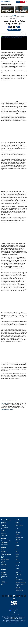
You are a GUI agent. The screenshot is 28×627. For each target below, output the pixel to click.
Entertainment (4, 574)
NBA (17, 549)
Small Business (4, 544)
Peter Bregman (4, 403)
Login (18, 1)
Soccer (17, 556)
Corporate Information (20, 580)
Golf (16, 557)
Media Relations (19, 579)
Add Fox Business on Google (14, 29)
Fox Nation (18, 587)
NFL (16, 548)
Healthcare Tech (19, 537)
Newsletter (22, 596)
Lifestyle (3, 572)
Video (17, 565)
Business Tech (19, 536)
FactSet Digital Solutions (11, 618)
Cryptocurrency (4, 553)
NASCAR (17, 553)
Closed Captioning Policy (21, 582)
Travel (2, 577)
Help (14, 612)
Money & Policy (4, 542)
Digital (17, 531)
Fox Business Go (19, 589)
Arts (2, 584)
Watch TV (22, 1)
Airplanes (3, 581)
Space (17, 542)
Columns (14, 15)
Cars (2, 579)
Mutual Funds (4, 566)
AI (16, 540)
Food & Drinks (4, 582)
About (17, 568)
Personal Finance (6, 520)
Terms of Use (18, 574)
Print (16, 27)
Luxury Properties (19, 525)
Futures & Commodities (6, 554)
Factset (13, 617)
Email (19, 27)
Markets (3, 547)
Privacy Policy (18, 576)
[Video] (14, 37)
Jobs (17, 572)
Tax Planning (4, 535)
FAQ (16, 577)
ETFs (2, 557)
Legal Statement (19, 618)
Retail (2, 562)
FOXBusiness (10, 33)
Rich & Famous (4, 576)
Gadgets (17, 534)
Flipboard (14, 596)
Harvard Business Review (7, 409)
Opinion (18, 562)
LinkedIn (17, 596)
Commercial (18, 523)
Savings (2, 528)
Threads (14, 27)
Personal (17, 522)
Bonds (2, 556)
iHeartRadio (14, 599)
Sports (17, 545)
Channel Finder (19, 571)
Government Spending (6, 540)
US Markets (3, 551)
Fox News (18, 585)
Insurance (3, 530)
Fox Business (5, 1)
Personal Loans (4, 527)
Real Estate (19, 520)
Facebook (9, 27)
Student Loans (4, 523)
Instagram (8, 596)
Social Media (18, 532)
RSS (19, 596)
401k (2, 532)
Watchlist (3, 569)
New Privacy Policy (14, 607)
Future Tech (18, 539)
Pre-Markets (3, 564)
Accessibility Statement (21, 584)
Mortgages (3, 522)
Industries (3, 561)
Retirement (3, 533)
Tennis (17, 559)
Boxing (17, 554)
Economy (3, 538)
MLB (17, 551)
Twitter (11, 27)
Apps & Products (19, 590)
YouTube (11, 596)
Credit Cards (3, 525)
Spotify (25, 596)
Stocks (2, 549)
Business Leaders (5, 559)
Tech (17, 528)
